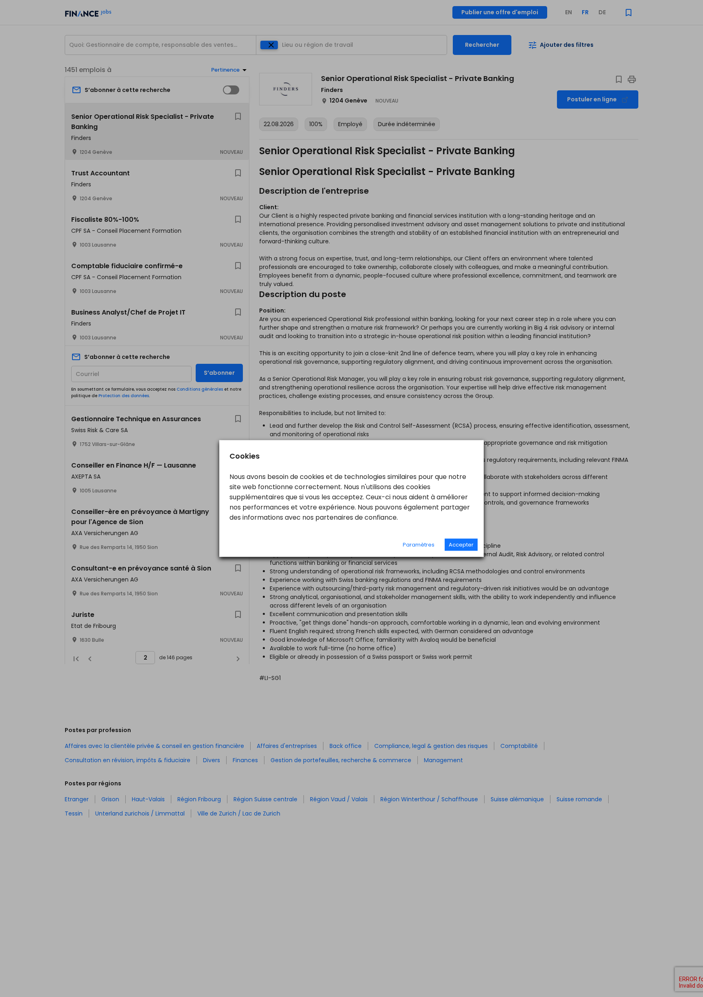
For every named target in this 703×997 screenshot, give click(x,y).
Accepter (461, 545)
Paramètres (418, 545)
